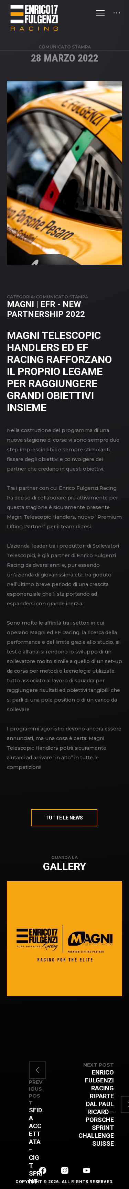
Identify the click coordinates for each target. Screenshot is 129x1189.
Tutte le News (64, 818)
